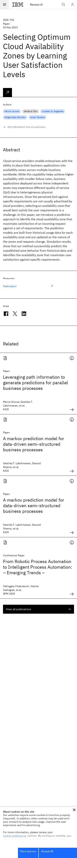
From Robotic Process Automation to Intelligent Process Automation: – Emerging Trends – (37, 567)
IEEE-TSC (8, 20)
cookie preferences (14, 835)
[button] (74, 809)
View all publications (18, 609)
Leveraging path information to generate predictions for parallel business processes (35, 382)
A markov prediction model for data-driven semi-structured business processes (33, 444)
